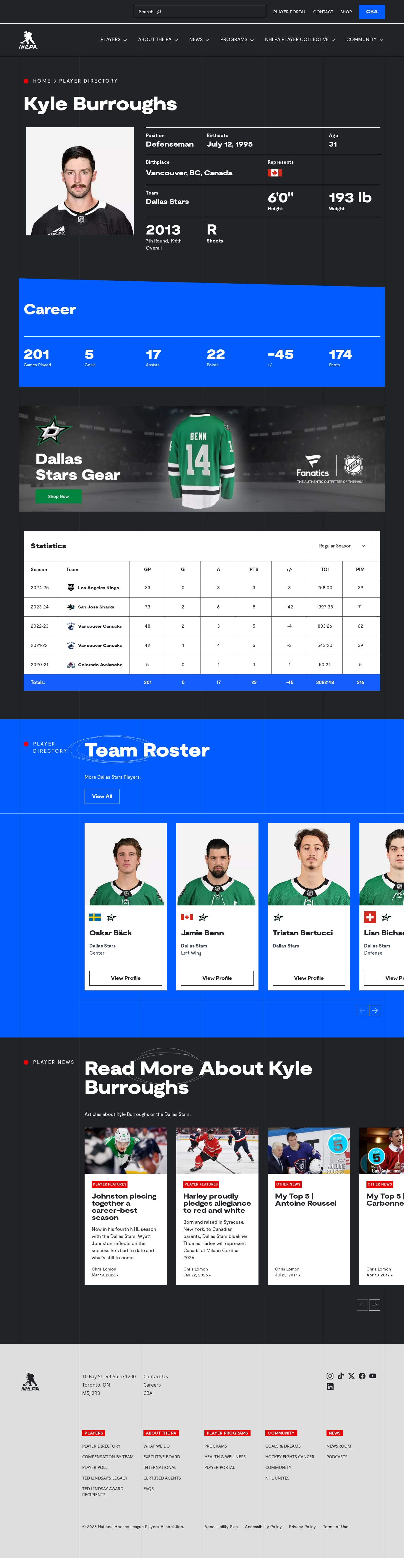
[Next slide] (374, 1010)
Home (42, 81)
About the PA (155, 39)
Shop (346, 11)
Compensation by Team (108, 1456)
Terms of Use (335, 1526)
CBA (372, 12)
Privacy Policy (302, 1526)
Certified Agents (162, 1478)
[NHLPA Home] (28, 39)
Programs (233, 39)
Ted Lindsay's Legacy (104, 1478)
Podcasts (337, 1456)
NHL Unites (293, 1478)
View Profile (126, 978)
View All (102, 796)
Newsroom (339, 1446)
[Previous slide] (362, 1010)
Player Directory (88, 81)
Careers (152, 1385)
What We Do (156, 1446)
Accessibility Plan (221, 1526)
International (159, 1467)
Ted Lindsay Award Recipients (102, 1491)
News (196, 39)
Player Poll (94, 1467)
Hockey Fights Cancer (289, 1456)
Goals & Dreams (283, 1446)
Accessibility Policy (263, 1526)
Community (361, 39)
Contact (323, 11)
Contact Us (155, 1376)
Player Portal (289, 11)
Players (110, 39)
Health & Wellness (225, 1456)
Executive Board (161, 1456)
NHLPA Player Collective (297, 39)
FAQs (148, 1488)
